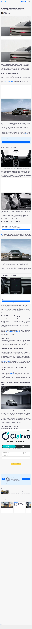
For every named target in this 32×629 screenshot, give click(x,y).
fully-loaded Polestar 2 (6, 361)
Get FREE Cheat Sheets (16, 229)
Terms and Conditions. (15, 302)
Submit (16, 301)
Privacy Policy (11, 302)
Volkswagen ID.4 (18, 331)
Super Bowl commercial (8, 81)
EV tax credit (12, 373)
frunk (26, 133)
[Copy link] (30, 13)
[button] (27, 453)
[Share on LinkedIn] (28, 13)
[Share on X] (27, 13)
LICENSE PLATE (9, 446)
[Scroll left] (28, 500)
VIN (23, 446)
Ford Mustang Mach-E (10, 331)
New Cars (8, 472)
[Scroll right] (30, 500)
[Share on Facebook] (25, 13)
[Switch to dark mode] (27, 1)
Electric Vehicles (3, 472)
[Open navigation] (29, 1)
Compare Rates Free (16, 141)
